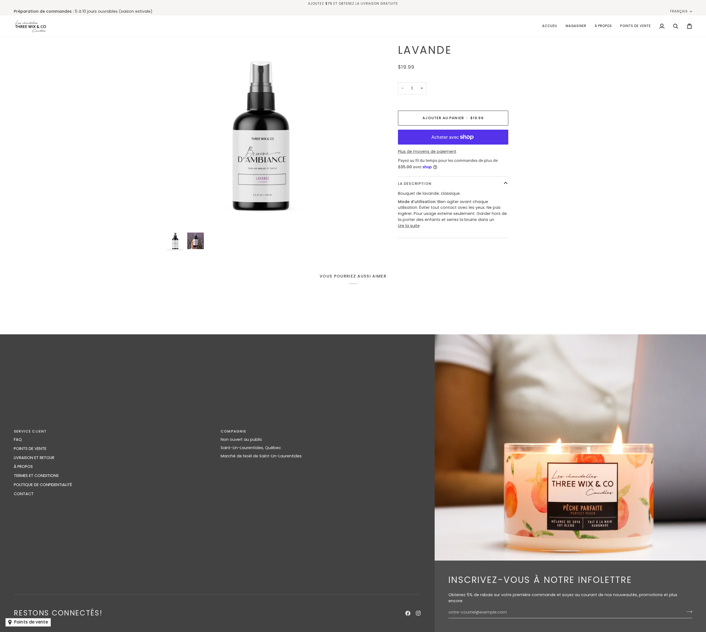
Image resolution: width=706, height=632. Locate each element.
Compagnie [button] (234, 431)
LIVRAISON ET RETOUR (34, 457)
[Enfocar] (260, 137)
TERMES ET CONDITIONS (36, 475)
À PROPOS (23, 466)
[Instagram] (418, 613)
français (679, 11)
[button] (575, 26)
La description (415, 183)
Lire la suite (409, 225)
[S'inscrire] (687, 611)
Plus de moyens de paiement (427, 151)
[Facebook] (407, 613)
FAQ (18, 439)
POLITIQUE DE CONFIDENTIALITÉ (43, 484)
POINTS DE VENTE (30, 448)
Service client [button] (30, 431)
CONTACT (24, 494)
